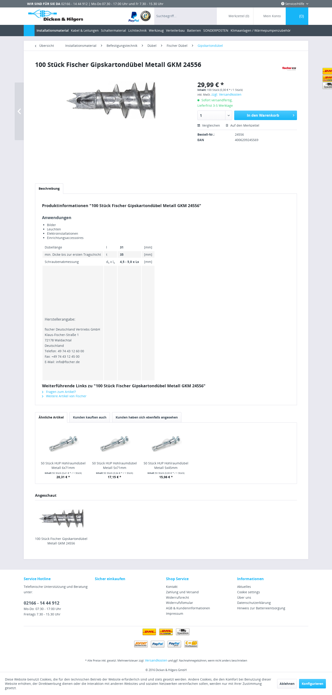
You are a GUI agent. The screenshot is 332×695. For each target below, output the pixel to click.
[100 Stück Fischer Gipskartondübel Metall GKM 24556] (61, 518)
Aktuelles (244, 586)
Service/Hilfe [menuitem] (294, 4)
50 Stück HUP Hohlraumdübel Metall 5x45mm (166, 465)
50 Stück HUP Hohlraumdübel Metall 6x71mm (63, 465)
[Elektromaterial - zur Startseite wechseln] (55, 16)
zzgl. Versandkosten (226, 94)
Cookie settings (248, 592)
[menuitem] (140, 16)
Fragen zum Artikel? (60, 392)
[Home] (29, 30)
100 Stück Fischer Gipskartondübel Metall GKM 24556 (61, 541)
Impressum (174, 613)
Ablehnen (287, 683)
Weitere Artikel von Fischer (66, 396)
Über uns (244, 597)
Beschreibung (49, 188)
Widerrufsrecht (177, 597)
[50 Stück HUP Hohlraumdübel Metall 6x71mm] (63, 443)
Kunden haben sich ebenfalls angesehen (147, 417)
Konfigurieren (312, 683)
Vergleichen (210, 125)
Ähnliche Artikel (51, 417)
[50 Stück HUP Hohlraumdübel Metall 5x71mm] (114, 443)
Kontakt (172, 586)
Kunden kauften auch (89, 417)
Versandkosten (156, 660)
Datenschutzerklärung (254, 602)
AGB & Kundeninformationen (188, 608)
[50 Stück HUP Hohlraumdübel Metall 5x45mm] (166, 443)
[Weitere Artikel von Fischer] (289, 69)
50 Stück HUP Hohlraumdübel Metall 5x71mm (114, 465)
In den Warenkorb (263, 115)
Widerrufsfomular (179, 602)
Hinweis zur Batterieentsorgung (261, 608)
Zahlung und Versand (182, 592)
